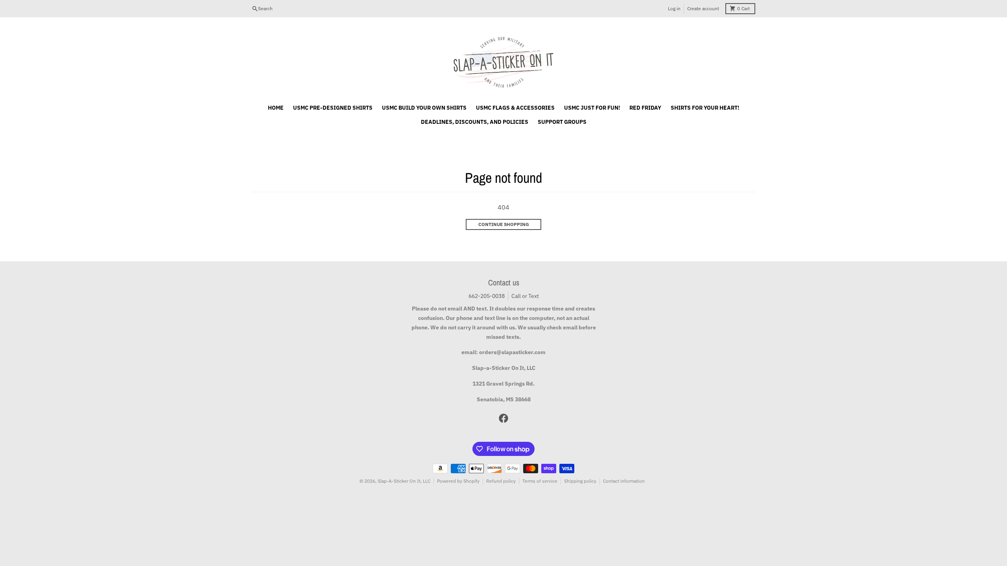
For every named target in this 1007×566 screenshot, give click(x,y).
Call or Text (525, 296)
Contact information (624, 481)
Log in (674, 8)
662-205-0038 (486, 296)
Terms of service (539, 481)
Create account (703, 8)
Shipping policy (580, 481)
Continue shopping (503, 224)
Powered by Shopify (458, 481)
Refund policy (501, 481)
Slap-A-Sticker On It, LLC (404, 481)
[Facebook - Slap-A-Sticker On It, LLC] (503, 418)
